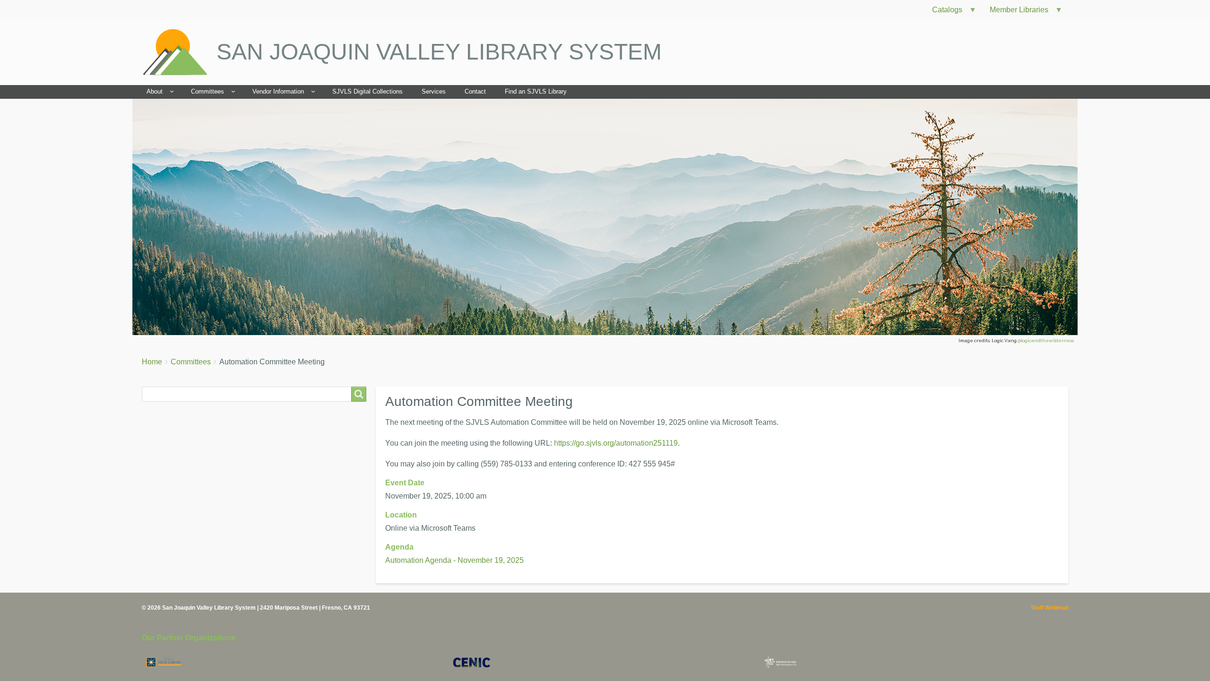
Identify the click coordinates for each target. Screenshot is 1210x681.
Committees (207, 91)
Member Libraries (1015, 12)
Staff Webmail (1049, 607)
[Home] (179, 52)
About (155, 91)
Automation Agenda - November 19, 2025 (454, 560)
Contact (475, 91)
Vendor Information (278, 91)
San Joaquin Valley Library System (439, 51)
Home (152, 362)
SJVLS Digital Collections (367, 91)
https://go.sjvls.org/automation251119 (616, 443)
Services (434, 91)
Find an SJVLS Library (536, 91)
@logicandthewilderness (1046, 340)
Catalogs (943, 12)
